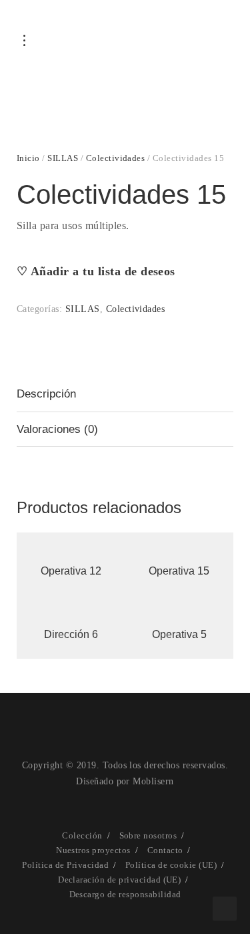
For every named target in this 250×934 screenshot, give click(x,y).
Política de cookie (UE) (171, 865)
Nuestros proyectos (93, 850)
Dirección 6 (71, 634)
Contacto (165, 850)
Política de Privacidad (65, 865)
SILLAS (62, 158)
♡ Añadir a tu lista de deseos (96, 271)
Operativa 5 (179, 634)
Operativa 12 (71, 571)
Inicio (28, 158)
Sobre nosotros (148, 835)
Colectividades (115, 158)
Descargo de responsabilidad (125, 894)
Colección (82, 835)
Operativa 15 (179, 571)
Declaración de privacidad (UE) (119, 880)
